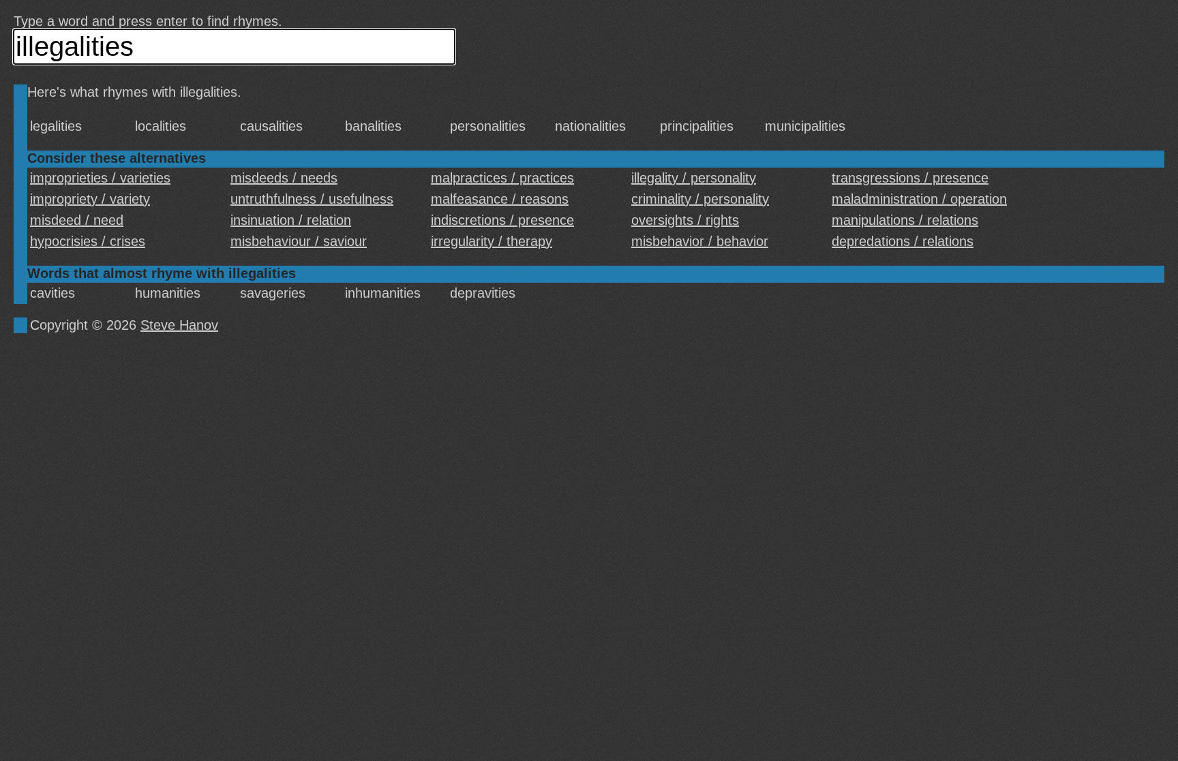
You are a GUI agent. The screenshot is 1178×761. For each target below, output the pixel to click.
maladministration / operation (919, 198)
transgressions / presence (910, 177)
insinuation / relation (290, 220)
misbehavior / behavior (699, 241)
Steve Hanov (179, 324)
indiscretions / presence (502, 220)
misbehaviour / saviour (298, 241)
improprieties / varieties (100, 177)
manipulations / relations (905, 220)
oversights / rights (685, 220)
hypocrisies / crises (87, 241)
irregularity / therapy (491, 241)
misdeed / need (76, 220)
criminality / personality (700, 198)
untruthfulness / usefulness (311, 198)
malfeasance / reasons (500, 198)
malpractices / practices (502, 177)
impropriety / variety (90, 198)
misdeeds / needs (283, 177)
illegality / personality (693, 177)
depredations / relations (902, 241)
